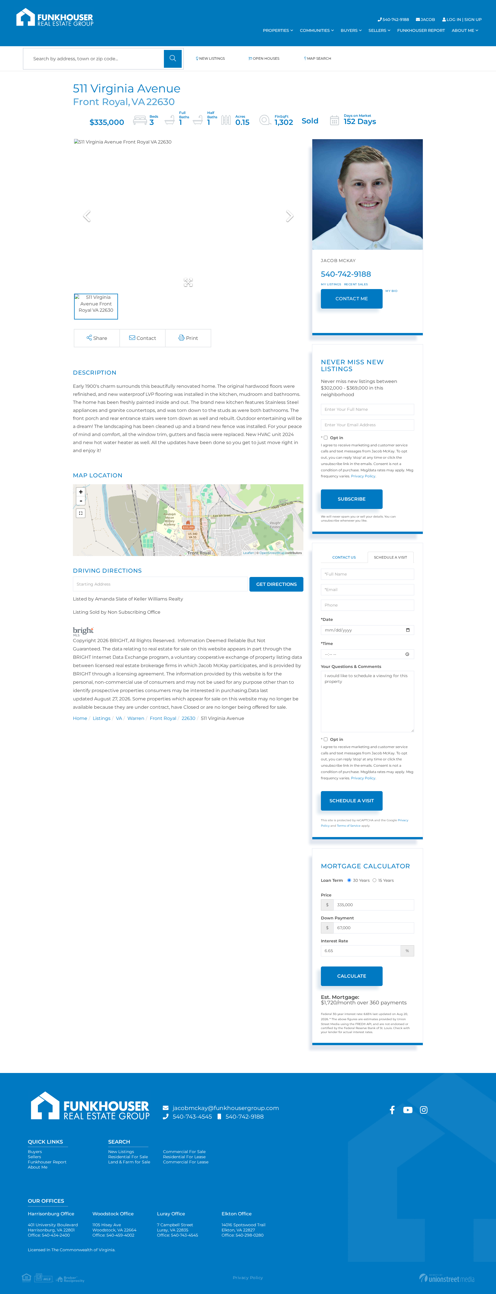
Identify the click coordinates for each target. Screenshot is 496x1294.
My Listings (331, 284)
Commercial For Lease (185, 1162)
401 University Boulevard (53, 1227)
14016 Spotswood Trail (244, 1227)
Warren (135, 718)
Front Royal (163, 718)
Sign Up (473, 19)
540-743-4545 (192, 1116)
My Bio (391, 291)
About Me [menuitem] (463, 30)
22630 (188, 718)
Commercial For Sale (184, 1151)
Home (80, 718)
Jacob (428, 19)
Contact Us (344, 557)
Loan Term (332, 880)
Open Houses (266, 58)
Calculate (351, 976)
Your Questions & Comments (351, 666)
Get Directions (276, 584)
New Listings (212, 58)
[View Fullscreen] (80, 513)
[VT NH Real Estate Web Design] (398, 1278)
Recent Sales (356, 284)
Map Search (319, 58)
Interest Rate (334, 941)
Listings (102, 718)
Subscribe (352, 499)
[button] (173, 59)
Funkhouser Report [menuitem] (421, 30)
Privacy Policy (363, 476)
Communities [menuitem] (315, 30)
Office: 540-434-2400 (49, 1235)
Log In (454, 19)
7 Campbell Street (175, 1227)
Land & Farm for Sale (129, 1162)
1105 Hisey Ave (114, 1227)
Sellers (34, 1156)
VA (119, 718)
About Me (37, 1167)
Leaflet (248, 553)
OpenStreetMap (271, 553)
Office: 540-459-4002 (113, 1235)
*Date (327, 619)
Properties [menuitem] (276, 30)
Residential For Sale (128, 1156)
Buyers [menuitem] (349, 30)
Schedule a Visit (390, 557)
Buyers (35, 1151)
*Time (327, 643)
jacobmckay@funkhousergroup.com (226, 1108)
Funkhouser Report (47, 1162)
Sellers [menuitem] (377, 30)
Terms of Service (349, 826)
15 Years (386, 880)
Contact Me (352, 298)
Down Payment (337, 918)
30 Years (361, 880)
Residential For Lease (184, 1156)
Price (326, 895)
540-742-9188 (396, 19)
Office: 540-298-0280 (243, 1235)
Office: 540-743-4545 (177, 1235)
